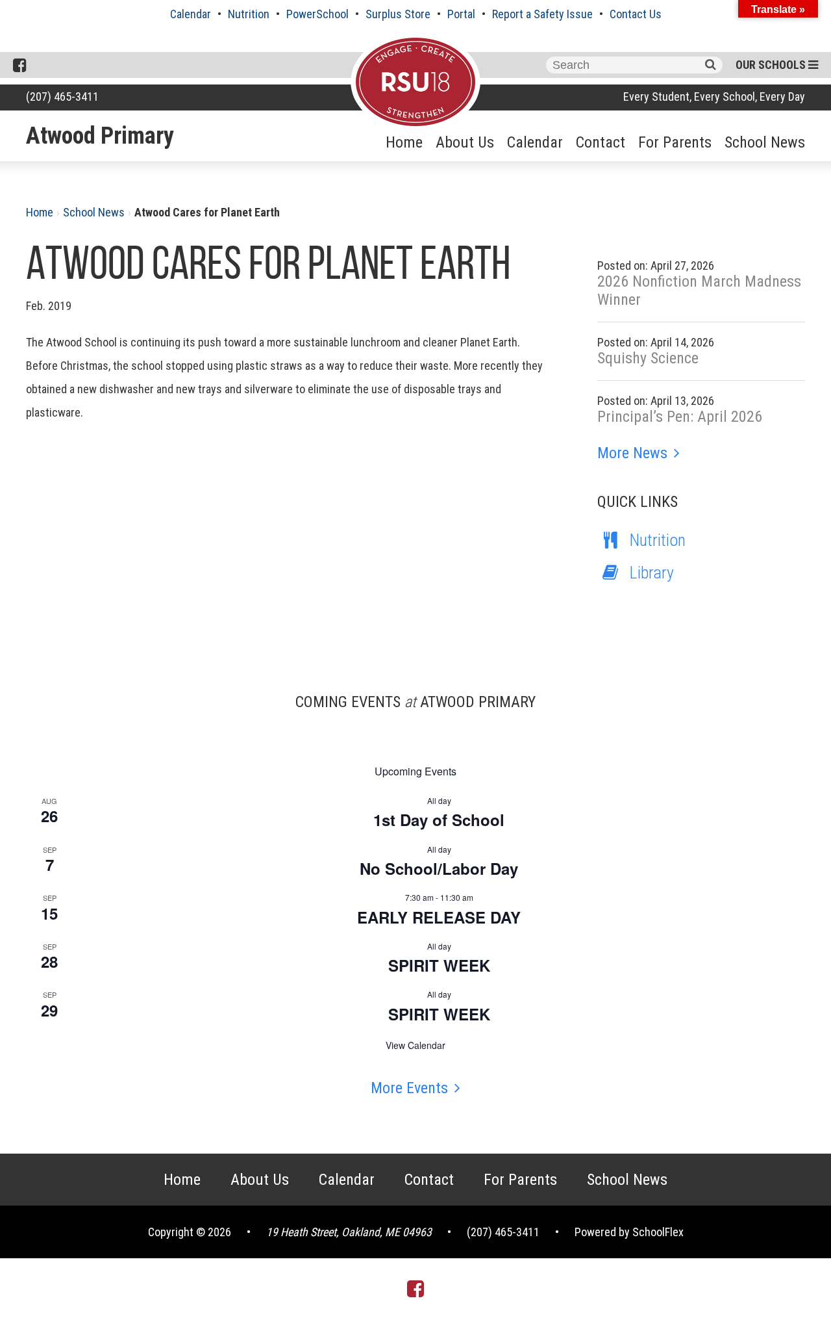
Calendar (190, 14)
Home (404, 142)
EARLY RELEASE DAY (439, 917)
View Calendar (415, 1045)
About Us (465, 142)
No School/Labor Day (439, 868)
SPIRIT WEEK (439, 965)
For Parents (675, 142)
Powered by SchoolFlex (629, 1232)
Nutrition (248, 14)
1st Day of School (438, 820)
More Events (409, 1088)
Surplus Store (398, 14)
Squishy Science (648, 358)
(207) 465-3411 (62, 96)
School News (765, 142)
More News (632, 453)
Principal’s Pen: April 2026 (679, 417)
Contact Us (636, 14)
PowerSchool (317, 14)
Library (652, 572)
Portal (461, 14)
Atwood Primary (100, 135)
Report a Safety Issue (542, 14)
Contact (600, 142)
